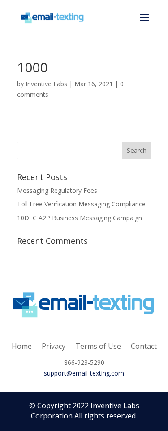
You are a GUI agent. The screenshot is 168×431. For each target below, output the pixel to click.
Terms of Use (98, 345)
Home (22, 345)
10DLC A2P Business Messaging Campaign (79, 217)
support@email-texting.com (84, 373)
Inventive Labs (46, 84)
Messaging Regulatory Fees (57, 190)
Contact (144, 345)
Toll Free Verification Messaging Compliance (81, 204)
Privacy (53, 345)
